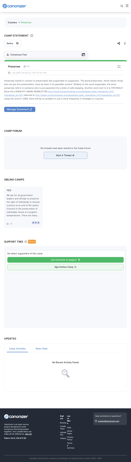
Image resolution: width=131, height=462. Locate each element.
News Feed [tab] (41, 348)
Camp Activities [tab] (17, 348)
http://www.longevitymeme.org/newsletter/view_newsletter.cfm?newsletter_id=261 (77, 95)
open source (23, 424)
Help (69, 427)
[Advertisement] (65, 296)
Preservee (26, 22)
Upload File (63, 433)
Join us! (28, 434)
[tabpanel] (65, 369)
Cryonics (12, 22)
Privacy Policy (70, 438)
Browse (63, 423)
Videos (63, 438)
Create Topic (63, 427)
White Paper (69, 432)
